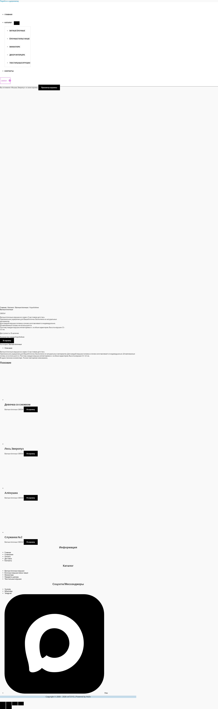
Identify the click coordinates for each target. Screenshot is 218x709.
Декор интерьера (17, 55)
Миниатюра (15, 47)
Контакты (9, 71)
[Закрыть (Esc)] (21, 703)
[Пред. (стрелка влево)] (3, 707)
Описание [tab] (8, 348)
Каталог (8, 22)
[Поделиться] (15, 703)
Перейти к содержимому (9, 1)
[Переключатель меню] (17, 23)
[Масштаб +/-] (3, 703)
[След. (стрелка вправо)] (9, 707)
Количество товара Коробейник (12, 337)
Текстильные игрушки (20, 63)
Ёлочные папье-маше (20, 39)
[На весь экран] (9, 703)
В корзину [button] (31, 409)
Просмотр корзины (49, 87)
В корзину (7, 340)
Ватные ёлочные (17, 31)
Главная (8, 14)
